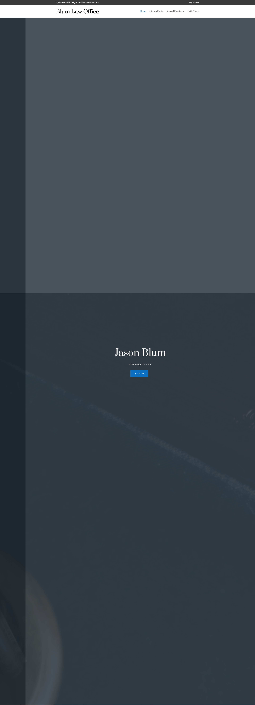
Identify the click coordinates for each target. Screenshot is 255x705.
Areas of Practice (174, 11)
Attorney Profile (156, 11)
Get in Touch (193, 11)
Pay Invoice (194, 2)
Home (143, 11)
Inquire (139, 373)
